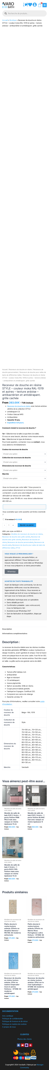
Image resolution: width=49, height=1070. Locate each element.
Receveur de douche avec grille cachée (16, 537)
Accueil (5, 20)
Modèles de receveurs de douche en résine (27, 534)
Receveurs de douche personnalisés (21, 542)
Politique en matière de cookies (14, 1024)
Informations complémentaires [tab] (14, 633)
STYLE (18, 548)
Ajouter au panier (27, 525)
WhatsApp (11, 571)
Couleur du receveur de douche (15, 449)
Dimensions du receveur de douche (16, 466)
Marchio (5, 474)
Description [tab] (7, 629)
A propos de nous (9, 1027)
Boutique (13, 20)
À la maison (13, 519)
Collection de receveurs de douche (16, 458)
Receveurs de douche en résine (20, 369)
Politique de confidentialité (12, 1019)
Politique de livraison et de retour (15, 1021)
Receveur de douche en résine (19, 406)
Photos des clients (24, 1039)
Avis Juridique (7, 1016)
